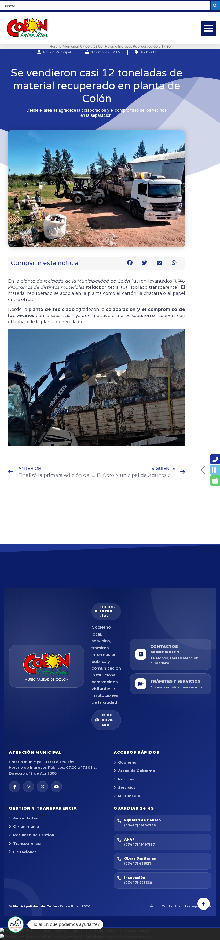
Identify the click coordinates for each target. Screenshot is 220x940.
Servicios (127, 787)
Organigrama (26, 826)
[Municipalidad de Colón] (46, 666)
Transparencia (27, 843)
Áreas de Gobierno (136, 770)
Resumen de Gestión (33, 835)
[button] (208, 28)
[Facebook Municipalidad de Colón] (14, 786)
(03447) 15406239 (140, 825)
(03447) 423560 (138, 883)
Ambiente (148, 52)
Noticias (126, 779)
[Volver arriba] (203, 904)
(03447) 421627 (137, 863)
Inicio (153, 906)
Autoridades (25, 818)
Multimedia (129, 796)
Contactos (171, 906)
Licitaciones (25, 852)
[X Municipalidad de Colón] (42, 786)
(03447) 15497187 (139, 844)
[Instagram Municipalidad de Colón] (28, 786)
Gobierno (127, 762)
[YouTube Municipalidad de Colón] (56, 786)
